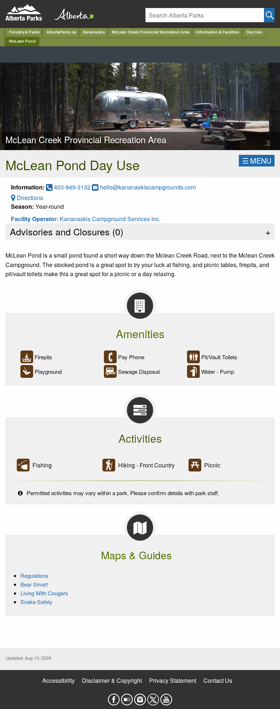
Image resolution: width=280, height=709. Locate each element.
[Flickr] (127, 697)
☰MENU (256, 160)
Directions (29, 197)
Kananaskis (94, 32)
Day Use (254, 32)
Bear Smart (34, 584)
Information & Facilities (217, 32)
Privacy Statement (172, 680)
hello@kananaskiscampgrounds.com (148, 187)
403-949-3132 (72, 187)
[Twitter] (153, 697)
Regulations (34, 575)
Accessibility (58, 680)
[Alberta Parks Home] (28, 12)
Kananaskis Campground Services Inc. (110, 219)
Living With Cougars (44, 593)
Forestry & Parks (24, 32)
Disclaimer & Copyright (112, 680)
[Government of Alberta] (71, 12)
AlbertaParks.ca (61, 32)
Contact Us (217, 680)
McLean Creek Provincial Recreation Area (150, 32)
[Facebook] (114, 697)
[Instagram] (140, 697)
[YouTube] (166, 697)
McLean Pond (22, 41)
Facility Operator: (35, 219)
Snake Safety (36, 602)
